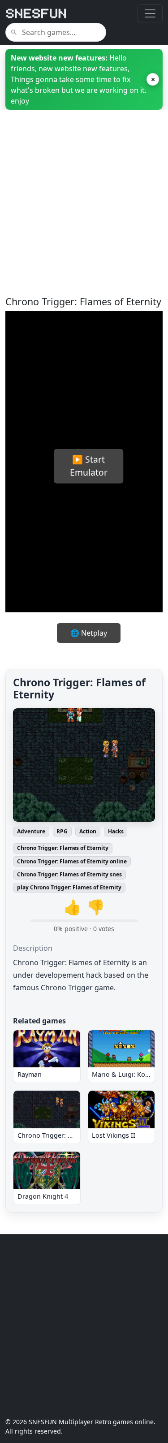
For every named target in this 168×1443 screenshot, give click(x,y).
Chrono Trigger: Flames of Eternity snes (69, 874)
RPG (62, 831)
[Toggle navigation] (150, 13)
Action (87, 831)
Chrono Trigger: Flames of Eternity (62, 848)
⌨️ (134, 570)
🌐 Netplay (88, 633)
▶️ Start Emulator (89, 465)
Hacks (116, 831)
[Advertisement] (84, 212)
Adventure (31, 831)
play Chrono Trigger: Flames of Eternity (69, 887)
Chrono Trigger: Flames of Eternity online (72, 861)
